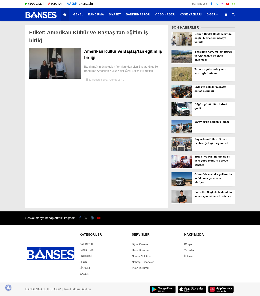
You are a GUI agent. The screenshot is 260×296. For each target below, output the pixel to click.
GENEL (78, 14)
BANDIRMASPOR (138, 14)
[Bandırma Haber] (41, 17)
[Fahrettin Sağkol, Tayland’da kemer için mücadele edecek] (181, 202)
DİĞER (211, 14)
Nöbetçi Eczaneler (143, 261)
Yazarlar (189, 250)
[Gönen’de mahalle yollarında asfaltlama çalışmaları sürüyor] (181, 184)
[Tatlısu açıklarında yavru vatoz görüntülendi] (181, 80)
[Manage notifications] (8, 288)
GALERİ (36, 3)
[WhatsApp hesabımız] (233, 3)
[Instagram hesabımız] (222, 3)
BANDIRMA (96, 14)
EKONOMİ (86, 256)
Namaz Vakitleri (141, 256)
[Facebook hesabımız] (211, 3)
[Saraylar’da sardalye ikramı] (181, 132)
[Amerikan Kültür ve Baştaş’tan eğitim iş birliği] (55, 77)
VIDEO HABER (165, 14)
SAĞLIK (84, 273)
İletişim (188, 256)
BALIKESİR (86, 244)
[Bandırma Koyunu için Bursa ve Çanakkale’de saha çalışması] (181, 62)
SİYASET (115, 14)
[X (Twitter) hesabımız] (216, 3)
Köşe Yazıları (191, 14)
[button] (65, 14)
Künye (188, 244)
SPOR (83, 261)
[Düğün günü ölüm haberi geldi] (181, 114)
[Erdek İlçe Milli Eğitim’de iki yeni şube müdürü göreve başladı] (181, 167)
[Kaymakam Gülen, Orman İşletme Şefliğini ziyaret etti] (181, 149)
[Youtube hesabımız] (227, 3)
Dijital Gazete (140, 244)
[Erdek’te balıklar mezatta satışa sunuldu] (181, 97)
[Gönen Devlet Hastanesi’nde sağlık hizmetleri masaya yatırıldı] (181, 44)
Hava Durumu (140, 250)
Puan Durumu (140, 267)
